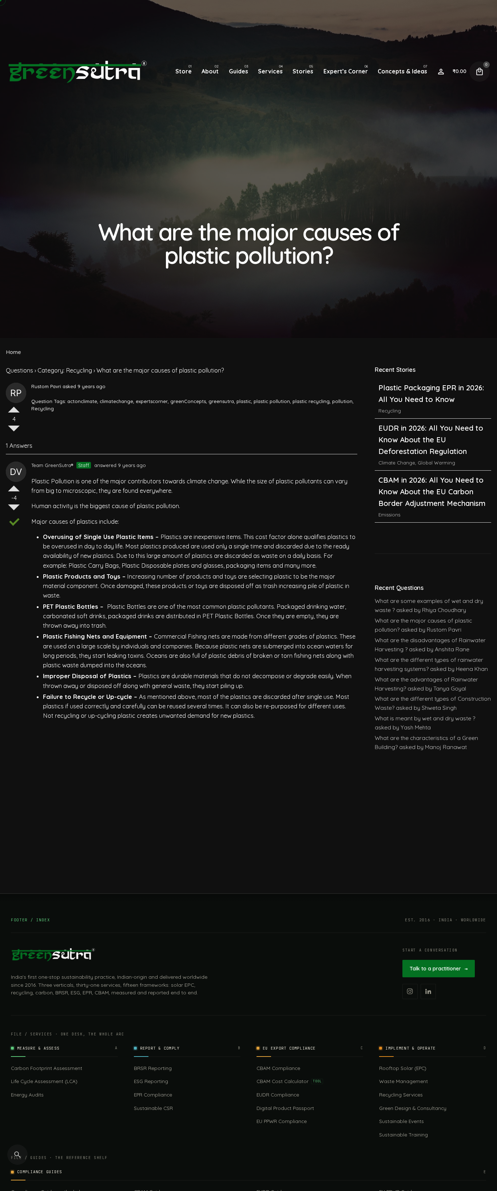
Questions (19, 370)
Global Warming (436, 422)
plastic (243, 401)
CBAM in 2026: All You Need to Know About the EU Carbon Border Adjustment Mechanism (431, 451)
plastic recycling (311, 401)
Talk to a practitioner (439, 968)
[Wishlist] (441, 71)
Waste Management (403, 1081)
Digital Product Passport (285, 1108)
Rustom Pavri (46, 386)
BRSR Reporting (153, 1068)
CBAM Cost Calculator (289, 1081)
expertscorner (152, 401)
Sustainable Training (403, 1134)
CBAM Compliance (278, 1068)
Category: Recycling (64, 370)
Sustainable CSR (153, 1108)
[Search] (17, 1154)
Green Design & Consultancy (412, 1108)
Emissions (389, 474)
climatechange (116, 401)
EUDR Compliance (278, 1094)
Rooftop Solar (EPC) (402, 1068)
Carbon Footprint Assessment (46, 1068)
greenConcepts (188, 401)
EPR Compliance (153, 1094)
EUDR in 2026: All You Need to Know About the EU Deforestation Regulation (430, 399)
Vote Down (14, 431)
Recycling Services (401, 1094)
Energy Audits (27, 1094)
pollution (342, 401)
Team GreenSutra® (52, 465)
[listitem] (410, 991)
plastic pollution (272, 401)
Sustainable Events (401, 1121)
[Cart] (479, 71)
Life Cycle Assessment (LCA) (44, 1081)
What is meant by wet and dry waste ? (425, 718)
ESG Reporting (151, 1081)
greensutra (221, 401)
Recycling (42, 408)
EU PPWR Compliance (282, 1121)
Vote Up (14, 407)
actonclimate (82, 401)
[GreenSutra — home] (53, 954)
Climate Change (396, 422)
